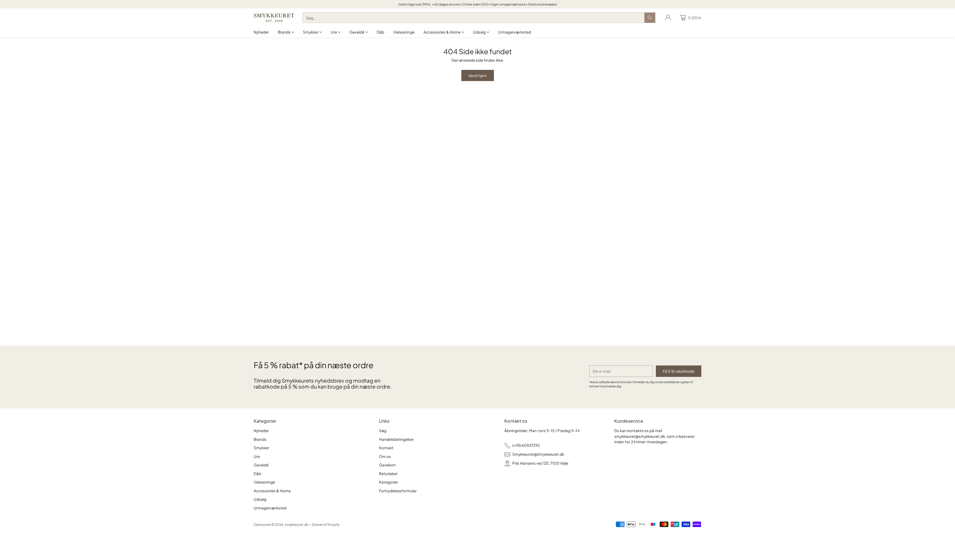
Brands (260, 439)
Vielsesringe (264, 482)
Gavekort (387, 464)
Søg (382, 430)
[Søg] (649, 17)
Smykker (261, 447)
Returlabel (388, 473)
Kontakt (386, 447)
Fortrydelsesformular (398, 490)
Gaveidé (261, 464)
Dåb (257, 473)
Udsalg (260, 499)
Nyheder (261, 430)
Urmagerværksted (270, 507)
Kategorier (388, 482)
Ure (257, 456)
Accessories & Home (272, 490)
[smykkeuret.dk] (274, 18)
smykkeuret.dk (296, 524)
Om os (385, 456)
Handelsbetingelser (396, 439)
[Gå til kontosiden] (668, 17)
